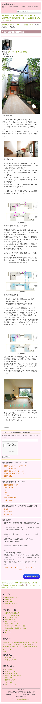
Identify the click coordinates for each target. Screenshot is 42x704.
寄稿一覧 (7, 630)
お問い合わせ (8, 500)
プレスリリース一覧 (10, 684)
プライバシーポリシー (11, 673)
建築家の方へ (9, 658)
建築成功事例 (8, 601)
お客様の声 (7, 18)
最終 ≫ (21, 570)
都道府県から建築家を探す (12, 613)
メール (4, 438)
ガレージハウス (18, 644)
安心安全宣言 (8, 514)
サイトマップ (11, 588)
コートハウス (7, 649)
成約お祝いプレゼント (11, 603)
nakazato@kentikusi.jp (24, 699)
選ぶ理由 (6, 509)
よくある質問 (30, 18)
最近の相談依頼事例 (10, 498)
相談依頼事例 (16, 18)
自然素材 (16, 642)
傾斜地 (22, 642)
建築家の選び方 (8, 476)
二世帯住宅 (9, 644)
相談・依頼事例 (17, 585)
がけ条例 (25, 647)
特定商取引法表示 (10, 680)
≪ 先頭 (6, 567)
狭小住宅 (27, 642)
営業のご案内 (8, 678)
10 (31, 567)
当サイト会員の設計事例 (12, 615)
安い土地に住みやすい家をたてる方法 (15, 628)
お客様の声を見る (31, 576)
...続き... (5, 651)
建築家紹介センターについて (13, 675)
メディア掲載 (8, 682)
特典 (5, 490)
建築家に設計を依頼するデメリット (15, 473)
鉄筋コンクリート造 (16, 647)
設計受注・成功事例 (10, 660)
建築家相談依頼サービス (11, 485)
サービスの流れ (8, 487)
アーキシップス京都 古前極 (17, 52)
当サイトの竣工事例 (10, 621)
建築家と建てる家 (8, 642)
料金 (23, 18)
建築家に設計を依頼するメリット (14, 471)
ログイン (8, 20)
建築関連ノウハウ (10, 619)
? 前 (11, 567)
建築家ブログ (28, 25)
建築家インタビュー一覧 (12, 624)
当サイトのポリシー (10, 671)
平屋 (35, 647)
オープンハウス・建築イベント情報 (15, 626)
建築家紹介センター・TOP (10, 15)
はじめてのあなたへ (10, 468)
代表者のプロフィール (11, 669)
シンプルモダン (27, 644)
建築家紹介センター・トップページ (15, 466)
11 (34, 567)
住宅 (4, 644)
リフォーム (33, 642)
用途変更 (30, 647)
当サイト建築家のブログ (12, 617)
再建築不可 (6, 647)
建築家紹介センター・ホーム (11, 25)
